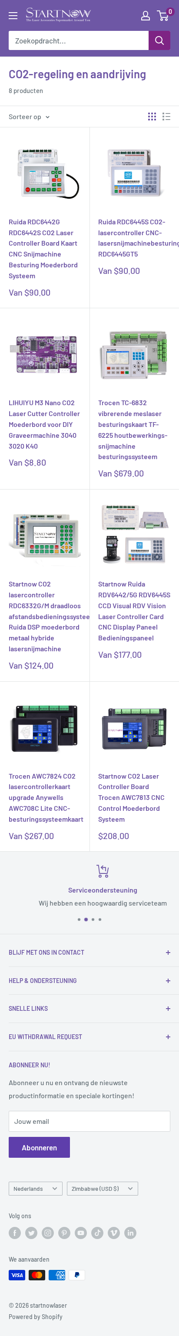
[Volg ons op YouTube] (81, 1233)
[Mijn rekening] (145, 15)
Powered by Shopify (36, 1316)
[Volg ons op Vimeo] (114, 1233)
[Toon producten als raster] (152, 116)
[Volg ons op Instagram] (48, 1233)
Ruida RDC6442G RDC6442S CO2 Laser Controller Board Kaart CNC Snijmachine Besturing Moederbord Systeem (43, 248)
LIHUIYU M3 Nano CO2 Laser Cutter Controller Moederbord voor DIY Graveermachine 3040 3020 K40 (44, 424)
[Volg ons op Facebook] (15, 1233)
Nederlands (28, 1188)
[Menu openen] (13, 15)
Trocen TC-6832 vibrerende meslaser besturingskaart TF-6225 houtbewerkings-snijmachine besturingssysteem (132, 429)
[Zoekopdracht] (159, 40)
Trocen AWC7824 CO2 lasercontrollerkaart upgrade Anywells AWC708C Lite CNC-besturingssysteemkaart (45, 797)
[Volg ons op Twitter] (31, 1233)
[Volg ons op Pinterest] (64, 1233)
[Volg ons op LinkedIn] (130, 1233)
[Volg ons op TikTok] (97, 1233)
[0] (163, 15)
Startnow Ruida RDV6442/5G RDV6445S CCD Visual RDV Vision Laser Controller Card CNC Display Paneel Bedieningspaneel (134, 611)
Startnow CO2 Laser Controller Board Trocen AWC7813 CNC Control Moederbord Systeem (131, 797)
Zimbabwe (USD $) (95, 1188)
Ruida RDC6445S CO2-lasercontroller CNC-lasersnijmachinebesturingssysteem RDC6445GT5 (134, 237)
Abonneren (39, 1147)
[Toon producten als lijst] (166, 116)
